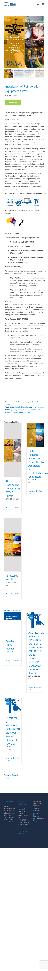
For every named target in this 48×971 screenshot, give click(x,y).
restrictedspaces (11, 412)
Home (6, 806)
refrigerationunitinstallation (33, 410)
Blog (5, 820)
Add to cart (13, 103)
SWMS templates (21, 402)
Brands (11, 811)
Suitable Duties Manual (10, 645)
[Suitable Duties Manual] (12, 624)
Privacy (11, 817)
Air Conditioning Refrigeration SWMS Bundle (13, 488)
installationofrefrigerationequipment (23, 407)
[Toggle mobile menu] (43, 4)
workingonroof (24, 412)
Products (7, 809)
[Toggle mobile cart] (38, 4)
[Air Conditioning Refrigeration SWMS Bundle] (12, 450)
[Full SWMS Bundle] (12, 545)
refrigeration (17, 410)
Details (17, 508)
